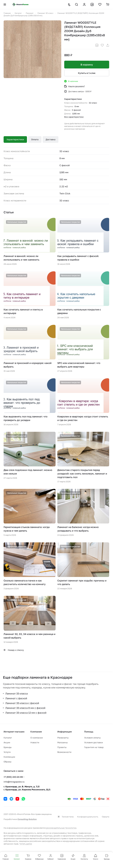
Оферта (105, 816)
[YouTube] (17, 799)
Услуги (7, 752)
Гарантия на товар (94, 747)
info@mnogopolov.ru (14, 781)
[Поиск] (76, 4)
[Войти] (84, 4)
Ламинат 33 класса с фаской (22, 703)
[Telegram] (11, 799)
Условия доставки (93, 742)
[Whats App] (23, 799)
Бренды (8, 747)
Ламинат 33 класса (16, 693)
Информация (64, 731)
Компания (36, 731)
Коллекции (9, 757)
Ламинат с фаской (16, 698)
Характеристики (15, 139)
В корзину (87, 64)
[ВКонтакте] (5, 799)
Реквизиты (63, 737)
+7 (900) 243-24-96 (13, 777)
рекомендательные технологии (61, 828)
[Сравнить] (96, 45)
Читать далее (25, 844)
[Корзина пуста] (107, 4)
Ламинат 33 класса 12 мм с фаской (25, 712)
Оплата (34, 139)
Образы (7, 761)
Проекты (61, 747)
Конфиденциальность (87, 816)
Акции (7, 742)
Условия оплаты (92, 737)
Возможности (64, 752)
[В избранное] (102, 45)
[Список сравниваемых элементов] (92, 4)
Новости (34, 742)
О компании (36, 737)
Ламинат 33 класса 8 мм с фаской (25, 707)
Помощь (88, 731)
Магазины (62, 742)
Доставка (50, 139)
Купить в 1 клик (87, 73)
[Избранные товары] (99, 4)
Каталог (8, 737)
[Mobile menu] (5, 4)
